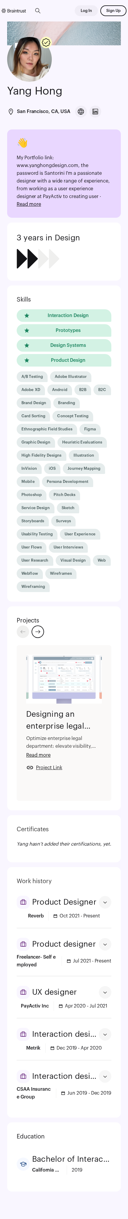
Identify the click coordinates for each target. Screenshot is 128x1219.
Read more (29, 204)
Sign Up (113, 11)
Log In (86, 11)
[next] (38, 631)
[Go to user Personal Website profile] (81, 112)
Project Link (49, 767)
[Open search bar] (38, 11)
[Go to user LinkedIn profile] (95, 112)
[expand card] (105, 902)
